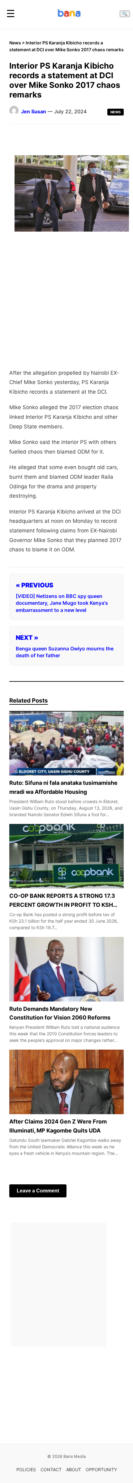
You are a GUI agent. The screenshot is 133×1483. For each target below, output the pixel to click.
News (15, 42)
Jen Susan (33, 111)
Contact (51, 1469)
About (73, 1469)
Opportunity (101, 1469)
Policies (26, 1469)
